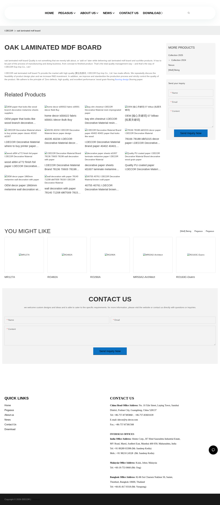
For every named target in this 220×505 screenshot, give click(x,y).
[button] (162, 13)
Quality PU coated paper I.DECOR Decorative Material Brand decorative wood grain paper (142, 167)
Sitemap (36, 499)
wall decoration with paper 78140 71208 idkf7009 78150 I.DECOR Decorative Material (62, 191)
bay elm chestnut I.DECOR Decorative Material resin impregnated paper (101, 121)
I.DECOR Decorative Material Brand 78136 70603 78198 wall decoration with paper (62, 167)
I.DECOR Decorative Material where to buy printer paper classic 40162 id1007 (22, 144)
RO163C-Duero (185, 277)
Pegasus (210, 231)
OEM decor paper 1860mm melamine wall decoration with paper (22, 188)
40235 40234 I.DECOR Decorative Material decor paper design (60, 141)
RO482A (52, 277)
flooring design (122, 79)
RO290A (95, 277)
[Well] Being (185, 231)
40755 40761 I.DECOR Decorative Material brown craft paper (100, 188)
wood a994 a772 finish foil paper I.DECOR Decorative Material (20, 164)
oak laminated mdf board (28, 30)
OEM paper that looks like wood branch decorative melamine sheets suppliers (20, 121)
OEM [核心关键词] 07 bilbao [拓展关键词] (141, 117)
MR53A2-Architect (144, 277)
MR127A (9, 277)
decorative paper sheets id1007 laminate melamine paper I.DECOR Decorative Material (101, 167)
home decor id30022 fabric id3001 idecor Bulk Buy (60, 117)
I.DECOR (8, 30)
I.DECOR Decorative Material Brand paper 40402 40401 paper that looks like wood (102, 144)
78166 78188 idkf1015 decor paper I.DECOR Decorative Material (142, 141)
